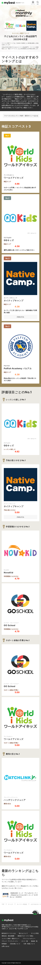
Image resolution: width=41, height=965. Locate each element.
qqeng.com (33, 233)
